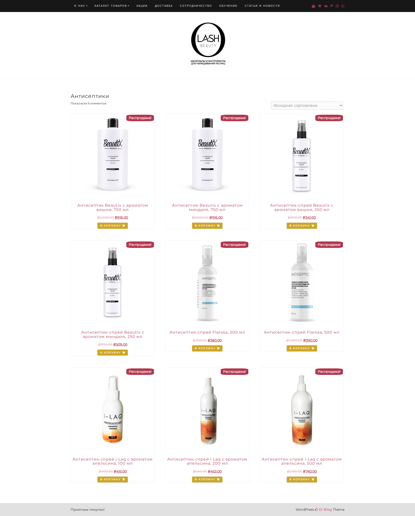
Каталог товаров (111, 5)
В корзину (110, 225)
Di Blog (325, 509)
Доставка (164, 5)
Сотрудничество (196, 5)
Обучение (228, 5)
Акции (142, 5)
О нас (79, 5)
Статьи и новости (262, 5)
